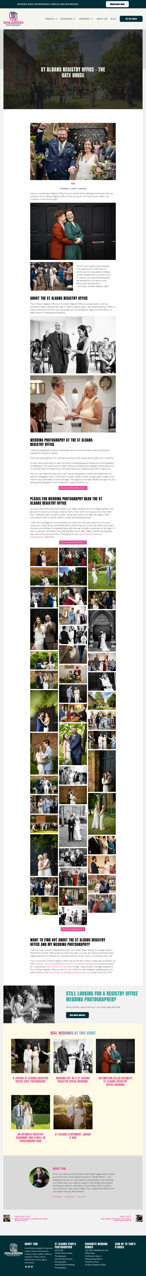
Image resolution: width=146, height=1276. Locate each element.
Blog (113, 18)
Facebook (57, 1196)
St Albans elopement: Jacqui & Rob (73, 1136)
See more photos (77, 1015)
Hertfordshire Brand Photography (63, 1260)
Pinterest (81, 1196)
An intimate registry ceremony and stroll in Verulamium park (30, 1137)
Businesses (67, 18)
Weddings (84, 18)
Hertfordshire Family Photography (63, 1254)
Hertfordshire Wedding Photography (65, 1266)
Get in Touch (131, 18)
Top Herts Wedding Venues (96, 1250)
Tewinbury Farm (92, 1262)
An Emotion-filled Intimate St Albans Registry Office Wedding (115, 1081)
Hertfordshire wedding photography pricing (70, 972)
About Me (102, 18)
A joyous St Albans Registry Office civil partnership (30, 1080)
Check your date (117, 4)
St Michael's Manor (93, 1256)
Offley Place (90, 1253)
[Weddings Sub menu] (92, 19)
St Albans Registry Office (95, 1264)
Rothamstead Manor (94, 1259)
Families (49, 18)
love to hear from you (56, 966)
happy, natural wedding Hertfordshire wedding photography (68, 963)
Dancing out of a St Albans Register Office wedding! (73, 1080)
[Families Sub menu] (56, 19)
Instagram (70, 1196)
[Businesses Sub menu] (75, 19)
